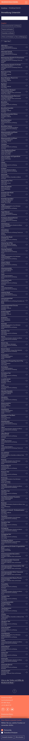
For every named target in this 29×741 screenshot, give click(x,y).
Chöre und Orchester (7, 36)
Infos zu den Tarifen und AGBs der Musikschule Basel (12, 681)
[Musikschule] (10, 2)
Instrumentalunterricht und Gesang (11, 25)
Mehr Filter (7, 41)
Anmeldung (4, 8)
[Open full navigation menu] (26, 2)
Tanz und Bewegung (21, 36)
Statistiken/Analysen (10, 732)
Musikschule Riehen (7, 714)
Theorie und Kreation (7, 29)
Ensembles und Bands (8, 33)
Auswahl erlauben (7, 737)
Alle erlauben (19, 737)
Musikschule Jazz (6, 716)
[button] (14, 691)
